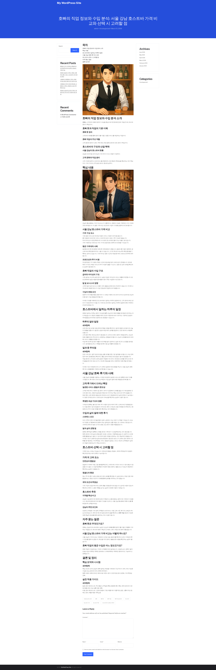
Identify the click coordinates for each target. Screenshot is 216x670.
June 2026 (142, 52)
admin (96, 28)
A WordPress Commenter (68, 114)
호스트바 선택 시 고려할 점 (91, 57)
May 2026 (142, 55)
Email (102, 641)
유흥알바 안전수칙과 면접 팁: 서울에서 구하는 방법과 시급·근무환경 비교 (68, 85)
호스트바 (89, 223)
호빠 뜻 (102, 598)
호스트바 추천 (96, 602)
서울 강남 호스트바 (88, 598)
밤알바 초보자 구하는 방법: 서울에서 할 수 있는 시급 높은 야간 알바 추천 (68, 74)
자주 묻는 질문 (87, 59)
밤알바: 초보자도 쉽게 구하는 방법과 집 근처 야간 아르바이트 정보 (68, 92)
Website (120, 641)
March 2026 (142, 60)
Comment (85, 617)
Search (61, 46)
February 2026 (143, 63)
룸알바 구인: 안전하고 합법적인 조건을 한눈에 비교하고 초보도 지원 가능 (68, 68)
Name (84, 641)
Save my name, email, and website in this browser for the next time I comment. (104, 649)
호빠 (84, 122)
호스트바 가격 (122, 501)
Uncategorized (104, 28)
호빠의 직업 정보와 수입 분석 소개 (93, 48)
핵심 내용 (85, 50)
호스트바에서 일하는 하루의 (108, 602)
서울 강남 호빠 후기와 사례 (91, 55)
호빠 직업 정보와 (118, 598)
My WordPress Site (69, 2)
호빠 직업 (121, 513)
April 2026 (142, 57)
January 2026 (143, 66)
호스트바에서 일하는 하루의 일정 (92, 53)
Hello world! (66, 117)
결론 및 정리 (86, 62)
